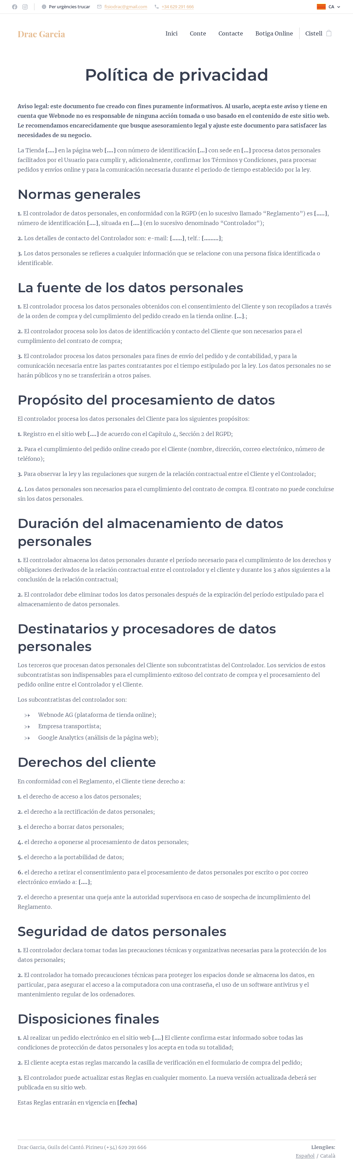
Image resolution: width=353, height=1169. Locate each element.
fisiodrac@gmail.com (125, 6)
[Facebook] (14, 7)
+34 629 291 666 (178, 6)
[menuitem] (171, 33)
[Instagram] (25, 7)
